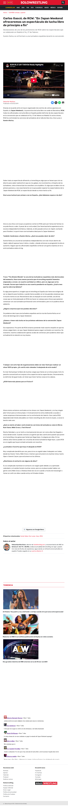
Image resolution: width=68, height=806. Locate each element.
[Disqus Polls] (33, 501)
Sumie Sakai (24, 536)
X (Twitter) (38, 773)
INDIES (46, 7)
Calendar (6, 775)
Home (5, 12)
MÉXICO (53, 7)
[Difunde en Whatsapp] (59, 102)
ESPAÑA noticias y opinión (17, 12)
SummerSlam (10, 7)
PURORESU (39, 7)
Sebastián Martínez (9, 101)
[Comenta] (63, 102)
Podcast (5, 777)
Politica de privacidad (9, 792)
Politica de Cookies (9, 794)
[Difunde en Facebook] (52, 102)
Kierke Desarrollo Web (22, 803)
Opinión (5, 773)
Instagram (38, 775)
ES (11, 2)
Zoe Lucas (32, 536)
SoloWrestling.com (39, 544)
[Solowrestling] (34, 2)
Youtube (37, 777)
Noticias (5, 770)
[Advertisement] (33, 351)
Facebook (38, 770)
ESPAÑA (60, 7)
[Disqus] (33, 688)
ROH (32, 7)
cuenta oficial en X (37, 551)
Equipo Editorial (8, 788)
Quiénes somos (8, 779)
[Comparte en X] (56, 102)
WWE (18, 7)
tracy (37, 536)
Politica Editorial (8, 785)
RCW (41, 536)
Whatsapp (38, 779)
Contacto (6, 796)
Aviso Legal (6, 790)
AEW (23, 7)
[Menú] (4, 2)
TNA (27, 7)
